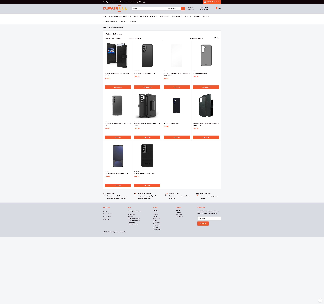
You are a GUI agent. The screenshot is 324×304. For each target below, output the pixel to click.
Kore (194, 121)
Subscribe (203, 223)
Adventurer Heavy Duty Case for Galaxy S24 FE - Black (147, 124)
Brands (205, 16)
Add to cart (177, 87)
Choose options (118, 87)
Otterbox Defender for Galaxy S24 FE (144, 173)
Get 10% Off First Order (213, 2)
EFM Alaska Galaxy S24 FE (200, 73)
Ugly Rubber (156, 229)
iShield (107, 121)
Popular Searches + (133, 224)
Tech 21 (155, 216)
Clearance (197, 16)
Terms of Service (108, 214)
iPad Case (130, 216)
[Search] (183, 8)
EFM (165, 71)
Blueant (155, 227)
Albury (178, 210)
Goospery (107, 71)
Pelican (155, 220)
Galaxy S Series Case (134, 218)
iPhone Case (131, 214)
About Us (122, 21)
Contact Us (133, 21)
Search (105, 211)
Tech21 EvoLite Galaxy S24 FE (172, 123)
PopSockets (156, 225)
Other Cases (164, 16)
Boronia (178, 212)
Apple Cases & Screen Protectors (119, 16)
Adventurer (137, 121)
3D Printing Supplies (109, 21)
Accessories (176, 16)
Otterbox (136, 71)
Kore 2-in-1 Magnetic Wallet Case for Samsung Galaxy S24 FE (206, 124)
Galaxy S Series (112, 27)
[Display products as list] (217, 38)
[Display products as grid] (215, 38)
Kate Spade (156, 218)
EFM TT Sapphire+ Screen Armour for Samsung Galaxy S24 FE (177, 74)
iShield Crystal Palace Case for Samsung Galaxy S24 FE (118, 124)
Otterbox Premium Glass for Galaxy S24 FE (116, 173)
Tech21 (165, 121)
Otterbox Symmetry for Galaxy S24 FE (144, 73)
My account (203, 9)
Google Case (131, 222)
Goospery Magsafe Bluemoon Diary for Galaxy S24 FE (117, 74)
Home (104, 16)
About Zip (106, 219)
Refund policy (107, 216)
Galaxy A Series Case (134, 220)
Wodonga (179, 214)
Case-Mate (156, 214)
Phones (187, 16)
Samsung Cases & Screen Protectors (145, 16)
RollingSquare (157, 222)
